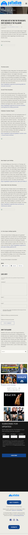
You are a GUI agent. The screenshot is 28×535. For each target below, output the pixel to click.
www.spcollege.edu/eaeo (19, 515)
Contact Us (14, 510)
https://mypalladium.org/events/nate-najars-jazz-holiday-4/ (14, 181)
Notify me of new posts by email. (7, 319)
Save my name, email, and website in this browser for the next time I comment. (14, 310)
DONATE (14, 527)
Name (2, 297)
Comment (3, 282)
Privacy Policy (19, 510)
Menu (26, 3)
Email (2, 303)
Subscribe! (14, 455)
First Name (13, 434)
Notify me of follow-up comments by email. (9, 315)
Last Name (21, 434)
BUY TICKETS (14, 502)
